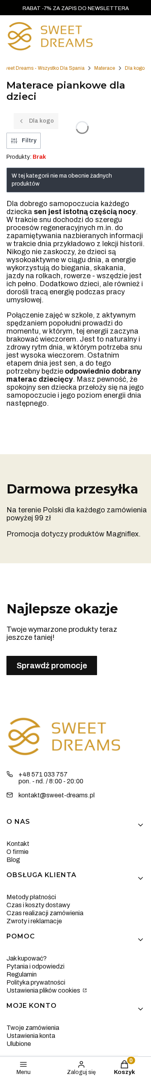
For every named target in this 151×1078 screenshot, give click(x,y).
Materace (104, 68)
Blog (13, 859)
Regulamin (21, 974)
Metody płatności (31, 897)
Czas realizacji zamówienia (44, 913)
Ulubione (18, 1043)
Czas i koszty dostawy (38, 905)
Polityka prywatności (35, 982)
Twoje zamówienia (32, 1027)
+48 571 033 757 (43, 774)
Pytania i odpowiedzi (35, 966)
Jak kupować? (26, 958)
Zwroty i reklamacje (34, 921)
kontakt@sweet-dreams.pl (57, 795)
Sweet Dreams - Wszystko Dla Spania (42, 68)
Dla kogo (135, 68)
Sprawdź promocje (52, 665)
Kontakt (17, 843)
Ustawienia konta (30, 1035)
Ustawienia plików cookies (43, 990)
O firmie (17, 851)
